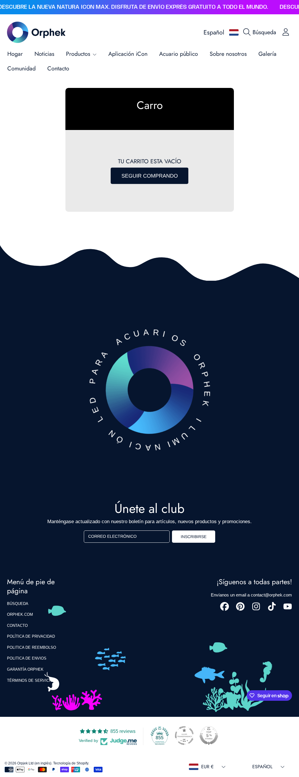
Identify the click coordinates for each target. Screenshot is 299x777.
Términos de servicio (30, 680)
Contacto (17, 625)
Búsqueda (17, 603)
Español (214, 32)
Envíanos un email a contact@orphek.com (251, 594)
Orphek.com (20, 614)
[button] (261, 32)
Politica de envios (26, 658)
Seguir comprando (149, 176)
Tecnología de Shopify (70, 763)
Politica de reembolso (31, 647)
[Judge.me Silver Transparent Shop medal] (184, 735)
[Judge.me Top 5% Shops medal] (208, 735)
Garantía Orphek (25, 669)
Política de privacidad (31, 636)
